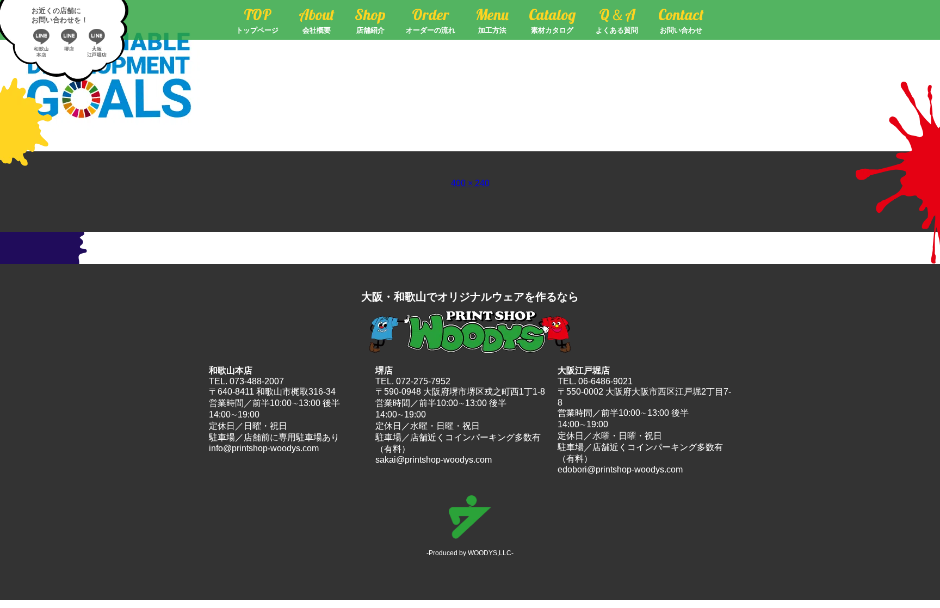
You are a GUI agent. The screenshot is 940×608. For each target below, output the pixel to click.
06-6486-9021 (605, 381)
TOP (257, 19)
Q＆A (617, 19)
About (317, 19)
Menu (492, 19)
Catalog (552, 19)
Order (430, 19)
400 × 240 (470, 183)
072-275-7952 (423, 381)
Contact (681, 19)
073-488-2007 (257, 381)
